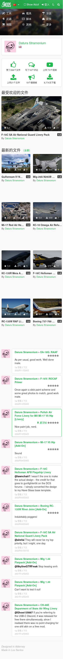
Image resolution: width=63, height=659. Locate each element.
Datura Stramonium (32, 43)
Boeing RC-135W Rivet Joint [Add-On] (34, 507)
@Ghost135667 (24, 612)
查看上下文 (22, 367)
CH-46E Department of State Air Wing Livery (36, 606)
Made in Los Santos (12, 650)
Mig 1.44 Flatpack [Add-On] (32, 560)
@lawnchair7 (22, 476)
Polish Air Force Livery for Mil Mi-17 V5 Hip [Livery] (34, 415)
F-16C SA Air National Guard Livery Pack (35, 533)
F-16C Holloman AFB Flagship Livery (33, 470)
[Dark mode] (53, 4)
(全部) (26, 150)
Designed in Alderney (13, 646)
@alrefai (19, 539)
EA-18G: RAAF (49, 352)
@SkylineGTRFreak (26, 566)
